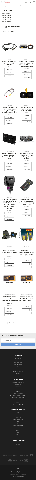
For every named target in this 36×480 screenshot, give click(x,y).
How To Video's (18, 362)
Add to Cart (9, 76)
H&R (18, 421)
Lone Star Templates (21, 474)
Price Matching (18, 364)
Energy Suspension (18, 426)
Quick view (9, 69)
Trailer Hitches (18, 402)
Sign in (15, 371)
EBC (18, 412)
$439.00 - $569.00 (6, 19)
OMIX (18, 432)
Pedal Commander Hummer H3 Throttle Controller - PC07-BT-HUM (26, 299)
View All (18, 434)
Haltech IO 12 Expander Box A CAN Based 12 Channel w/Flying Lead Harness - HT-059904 (26, 64)
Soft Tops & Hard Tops (18, 397)
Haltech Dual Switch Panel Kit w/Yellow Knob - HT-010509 (26, 109)
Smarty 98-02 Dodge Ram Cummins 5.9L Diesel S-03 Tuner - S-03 (9, 251)
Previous (3, 478)
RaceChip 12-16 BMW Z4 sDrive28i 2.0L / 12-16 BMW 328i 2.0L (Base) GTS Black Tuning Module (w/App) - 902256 (9, 204)
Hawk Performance (18, 419)
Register (21, 371)
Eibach (18, 430)
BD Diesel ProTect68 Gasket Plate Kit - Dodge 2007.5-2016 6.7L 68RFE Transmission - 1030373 (26, 252)
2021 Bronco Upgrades (18, 382)
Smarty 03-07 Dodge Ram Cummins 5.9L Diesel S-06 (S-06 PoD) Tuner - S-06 (26, 202)
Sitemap (18, 373)
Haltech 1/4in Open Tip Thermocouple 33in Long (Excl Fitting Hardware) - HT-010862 (9, 109)
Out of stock (27, 77)
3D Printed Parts (18, 384)
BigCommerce (21, 472)
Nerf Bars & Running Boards (18, 395)
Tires (18, 400)
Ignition (18, 391)
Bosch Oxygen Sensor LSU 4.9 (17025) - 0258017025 (9, 63)
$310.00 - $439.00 (6, 17)
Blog (18, 367)
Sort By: (5, 31)
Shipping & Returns (18, 369)
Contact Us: (18, 360)
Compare (8, 72)
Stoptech (18, 415)
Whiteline (18, 428)
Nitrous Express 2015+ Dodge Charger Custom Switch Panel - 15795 (9, 156)
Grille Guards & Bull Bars (18, 389)
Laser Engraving (18, 393)
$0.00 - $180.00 (6, 13)
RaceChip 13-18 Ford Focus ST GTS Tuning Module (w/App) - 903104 (26, 156)
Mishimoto (18, 417)
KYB (18, 423)
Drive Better (18, 358)
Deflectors (18, 387)
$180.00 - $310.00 (6, 15)
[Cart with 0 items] (30, 2)
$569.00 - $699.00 (6, 22)
